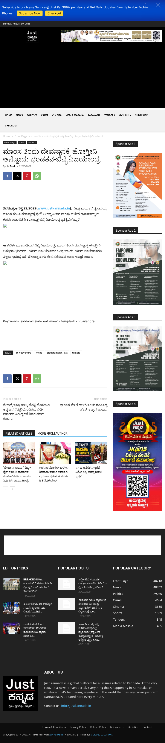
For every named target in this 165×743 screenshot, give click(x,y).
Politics (32, 115)
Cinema (57, 115)
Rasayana (94, 115)
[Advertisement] (82, 78)
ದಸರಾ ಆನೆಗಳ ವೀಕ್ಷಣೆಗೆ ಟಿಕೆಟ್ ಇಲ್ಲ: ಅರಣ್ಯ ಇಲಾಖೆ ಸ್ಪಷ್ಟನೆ (88, 472)
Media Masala (75, 115)
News (19, 115)
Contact (147, 727)
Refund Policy (98, 727)
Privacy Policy (78, 727)
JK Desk (11, 166)
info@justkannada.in (76, 706)
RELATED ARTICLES (19, 433)
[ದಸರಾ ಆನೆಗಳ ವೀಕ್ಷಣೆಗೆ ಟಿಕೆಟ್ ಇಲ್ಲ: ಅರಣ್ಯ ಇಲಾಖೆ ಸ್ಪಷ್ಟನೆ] (91, 453)
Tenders (109, 115)
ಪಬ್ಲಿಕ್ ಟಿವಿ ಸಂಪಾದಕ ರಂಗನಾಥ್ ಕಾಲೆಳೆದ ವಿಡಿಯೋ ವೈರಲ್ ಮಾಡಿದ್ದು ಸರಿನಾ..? (92, 583)
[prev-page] (5, 489)
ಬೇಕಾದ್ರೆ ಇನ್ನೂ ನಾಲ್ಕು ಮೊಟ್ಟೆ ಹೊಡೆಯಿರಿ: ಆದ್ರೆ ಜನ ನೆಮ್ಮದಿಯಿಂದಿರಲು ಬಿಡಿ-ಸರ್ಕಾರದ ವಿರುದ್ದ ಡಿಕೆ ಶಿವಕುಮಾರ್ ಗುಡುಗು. (26, 411)
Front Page (20, 136)
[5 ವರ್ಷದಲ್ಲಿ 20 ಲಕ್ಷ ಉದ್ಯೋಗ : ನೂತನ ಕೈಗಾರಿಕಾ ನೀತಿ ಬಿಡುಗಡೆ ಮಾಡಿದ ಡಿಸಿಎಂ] (11, 608)
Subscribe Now (29, 13)
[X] (17, 176)
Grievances (117, 727)
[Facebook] (7, 176)
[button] (158, 5)
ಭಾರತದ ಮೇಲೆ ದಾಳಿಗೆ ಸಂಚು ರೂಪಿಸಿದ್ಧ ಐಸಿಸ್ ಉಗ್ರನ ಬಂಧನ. (83, 407)
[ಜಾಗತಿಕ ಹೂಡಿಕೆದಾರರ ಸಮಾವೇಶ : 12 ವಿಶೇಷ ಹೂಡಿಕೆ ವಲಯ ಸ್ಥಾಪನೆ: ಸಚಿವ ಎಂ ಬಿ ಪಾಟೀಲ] (11, 628)
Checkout (54, 13)
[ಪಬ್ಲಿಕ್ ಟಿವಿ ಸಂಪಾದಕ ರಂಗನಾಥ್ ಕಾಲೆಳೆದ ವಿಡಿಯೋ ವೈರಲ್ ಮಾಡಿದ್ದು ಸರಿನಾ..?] (66, 584)
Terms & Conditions (54, 727)
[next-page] (12, 489)
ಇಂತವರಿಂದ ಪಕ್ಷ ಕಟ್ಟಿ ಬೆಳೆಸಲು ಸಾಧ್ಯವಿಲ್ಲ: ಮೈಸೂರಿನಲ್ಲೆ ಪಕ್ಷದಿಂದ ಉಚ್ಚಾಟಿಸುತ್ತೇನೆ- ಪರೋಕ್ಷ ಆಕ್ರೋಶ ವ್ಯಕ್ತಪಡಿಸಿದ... (90, 632)
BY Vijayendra (23, 352)
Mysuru (123, 115)
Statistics (133, 727)
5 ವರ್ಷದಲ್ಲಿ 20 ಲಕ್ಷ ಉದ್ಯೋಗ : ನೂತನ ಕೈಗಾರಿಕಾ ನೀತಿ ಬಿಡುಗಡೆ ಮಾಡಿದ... (37, 607)
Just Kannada (56, 734)
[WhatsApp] (37, 176)
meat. (39, 352)
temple (76, 352)
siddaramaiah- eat (57, 352)
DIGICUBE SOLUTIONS (101, 734)
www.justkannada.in (54, 208)
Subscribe (141, 115)
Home (8, 115)
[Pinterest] (27, 176)
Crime (44, 115)
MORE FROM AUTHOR (52, 433)
